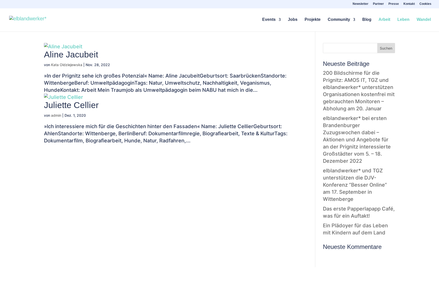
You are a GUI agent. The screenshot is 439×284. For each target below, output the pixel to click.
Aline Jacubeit (71, 54)
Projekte (313, 20)
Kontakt (409, 4)
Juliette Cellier (71, 105)
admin (56, 115)
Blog (366, 20)
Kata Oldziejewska (66, 65)
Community (339, 20)
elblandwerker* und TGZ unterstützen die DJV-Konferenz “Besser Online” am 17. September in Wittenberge (355, 185)
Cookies (425, 4)
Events (269, 20)
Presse (393, 4)
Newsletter (360, 4)
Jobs (292, 20)
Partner (378, 4)
